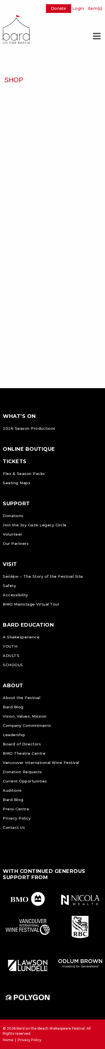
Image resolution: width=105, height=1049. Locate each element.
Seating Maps (16, 483)
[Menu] (96, 36)
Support (16, 503)
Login (78, 8)
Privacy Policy (17, 818)
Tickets (15, 461)
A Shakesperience (21, 637)
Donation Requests (22, 772)
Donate (58, 8)
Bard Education (28, 624)
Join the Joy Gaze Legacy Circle (35, 525)
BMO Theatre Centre (24, 753)
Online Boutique (29, 449)
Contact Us (14, 827)
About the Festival (21, 697)
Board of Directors (22, 744)
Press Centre (16, 809)
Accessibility (15, 595)
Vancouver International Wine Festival (41, 762)
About (13, 685)
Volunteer (12, 534)
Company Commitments (27, 725)
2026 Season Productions (29, 428)
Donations (13, 515)
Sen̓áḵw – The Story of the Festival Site (43, 576)
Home (8, 1040)
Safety (9, 585)
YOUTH (10, 646)
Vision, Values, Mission (25, 716)
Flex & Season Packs (24, 473)
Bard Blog (13, 707)
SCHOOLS (13, 665)
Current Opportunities (25, 781)
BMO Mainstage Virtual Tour (31, 604)
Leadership (14, 734)
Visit (10, 564)
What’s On (19, 416)
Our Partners (16, 543)
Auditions (12, 790)
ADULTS (11, 655)
